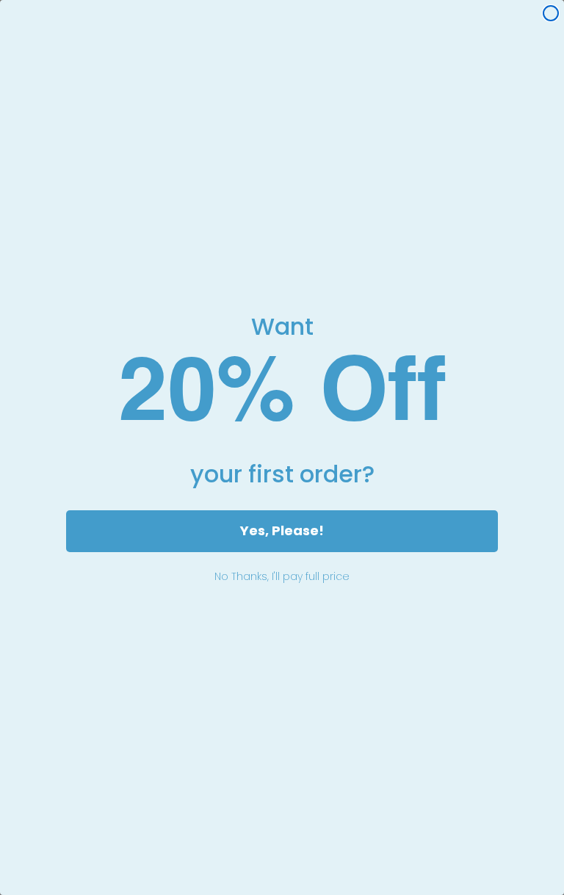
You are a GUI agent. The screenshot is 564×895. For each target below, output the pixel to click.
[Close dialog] (550, 13)
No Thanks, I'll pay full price (282, 576)
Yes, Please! (282, 530)
